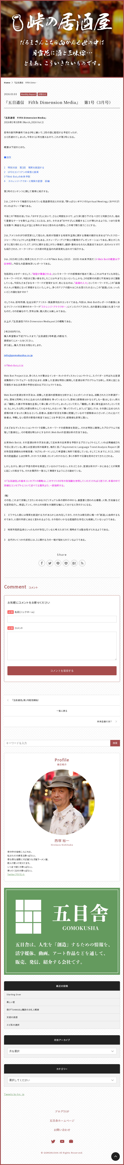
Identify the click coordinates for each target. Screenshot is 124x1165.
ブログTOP (62, 1111)
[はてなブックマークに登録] (74, 563)
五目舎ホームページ (62, 1120)
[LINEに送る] (58, 563)
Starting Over (14, 994)
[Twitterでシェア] (50, 563)
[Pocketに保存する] (66, 563)
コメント (19, 628)
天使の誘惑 (12, 1017)
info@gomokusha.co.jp (18, 355)
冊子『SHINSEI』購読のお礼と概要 (23, 1009)
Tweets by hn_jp (14, 1094)
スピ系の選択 (13, 1024)
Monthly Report (28, 94)
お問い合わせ (62, 1129)
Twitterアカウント (16, 874)
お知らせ (42, 94)
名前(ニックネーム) (24, 612)
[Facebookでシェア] (42, 563)
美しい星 (11, 1002)
